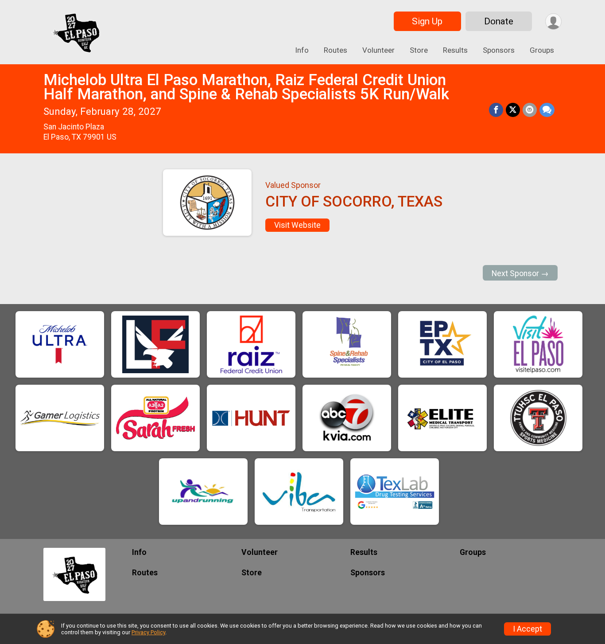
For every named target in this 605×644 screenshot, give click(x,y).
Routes (335, 50)
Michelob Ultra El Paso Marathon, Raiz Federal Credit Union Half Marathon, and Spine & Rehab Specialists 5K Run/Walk (246, 87)
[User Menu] (553, 21)
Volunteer (378, 50)
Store (419, 50)
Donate (498, 21)
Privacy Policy (148, 632)
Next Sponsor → (520, 273)
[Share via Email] (530, 110)
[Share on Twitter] (513, 110)
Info (302, 50)
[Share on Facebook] (496, 110)
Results (455, 50)
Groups (542, 50)
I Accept (527, 628)
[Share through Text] (547, 110)
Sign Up (427, 21)
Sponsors (499, 50)
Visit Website (297, 225)
